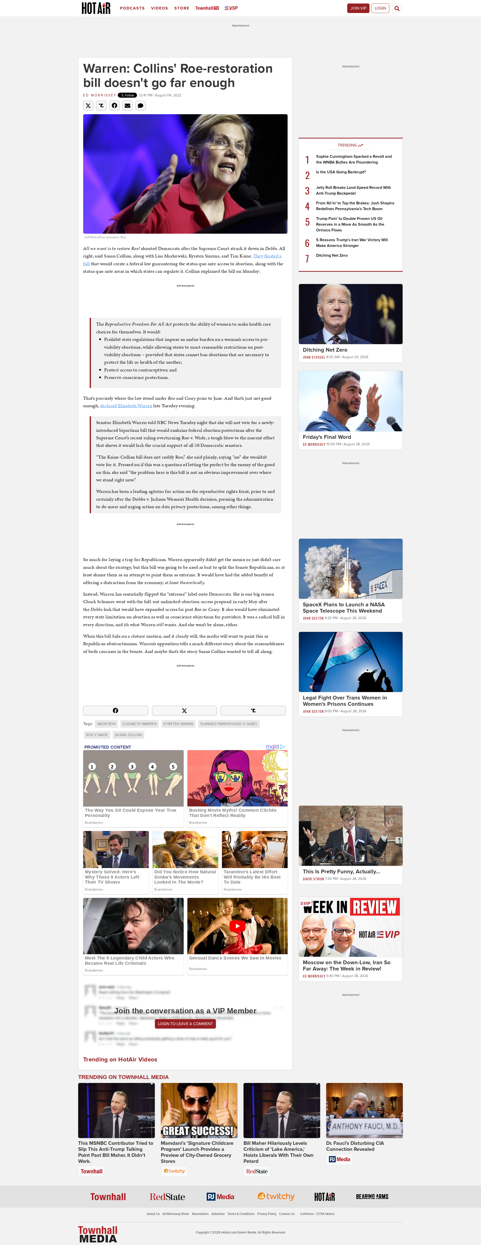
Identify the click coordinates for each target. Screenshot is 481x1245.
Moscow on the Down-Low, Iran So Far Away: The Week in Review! (347, 965)
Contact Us (287, 1214)
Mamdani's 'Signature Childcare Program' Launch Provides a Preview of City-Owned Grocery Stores (197, 1152)
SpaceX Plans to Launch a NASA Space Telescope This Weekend (344, 607)
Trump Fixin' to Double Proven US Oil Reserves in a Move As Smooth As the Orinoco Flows (350, 224)
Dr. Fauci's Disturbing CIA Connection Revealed (355, 1146)
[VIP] (232, 8)
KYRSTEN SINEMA (178, 724)
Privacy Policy (266, 1214)
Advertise (218, 1214)
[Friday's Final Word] (351, 400)
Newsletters (200, 1214)
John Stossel (314, 357)
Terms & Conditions (241, 1214)
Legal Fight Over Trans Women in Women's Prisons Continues (345, 701)
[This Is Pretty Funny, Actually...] (351, 835)
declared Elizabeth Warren (126, 405)
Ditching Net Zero (332, 255)
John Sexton (313, 618)
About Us (153, 1214)
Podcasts (132, 8)
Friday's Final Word (327, 437)
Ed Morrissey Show (176, 1214)
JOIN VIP (358, 8)
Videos (159, 8)
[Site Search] (397, 8)
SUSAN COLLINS (128, 735)
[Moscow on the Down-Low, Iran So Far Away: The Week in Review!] (351, 926)
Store (181, 8)
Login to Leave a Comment (185, 1023)
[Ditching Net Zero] (351, 313)
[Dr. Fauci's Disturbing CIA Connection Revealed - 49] (364, 1110)
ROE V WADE (97, 735)
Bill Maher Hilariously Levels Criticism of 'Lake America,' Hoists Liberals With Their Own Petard (279, 1152)
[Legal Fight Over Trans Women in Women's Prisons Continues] (351, 661)
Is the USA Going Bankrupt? (341, 172)
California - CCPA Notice (317, 1214)
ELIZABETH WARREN (140, 724)
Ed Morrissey (100, 95)
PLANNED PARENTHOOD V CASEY (229, 724)
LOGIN (380, 8)
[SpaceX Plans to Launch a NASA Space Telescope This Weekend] (351, 568)
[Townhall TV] (208, 8)
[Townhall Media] (97, 1234)
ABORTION (106, 724)
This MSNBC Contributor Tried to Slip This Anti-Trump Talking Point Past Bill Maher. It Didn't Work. (115, 1152)
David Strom (313, 878)
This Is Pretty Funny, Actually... (341, 871)
